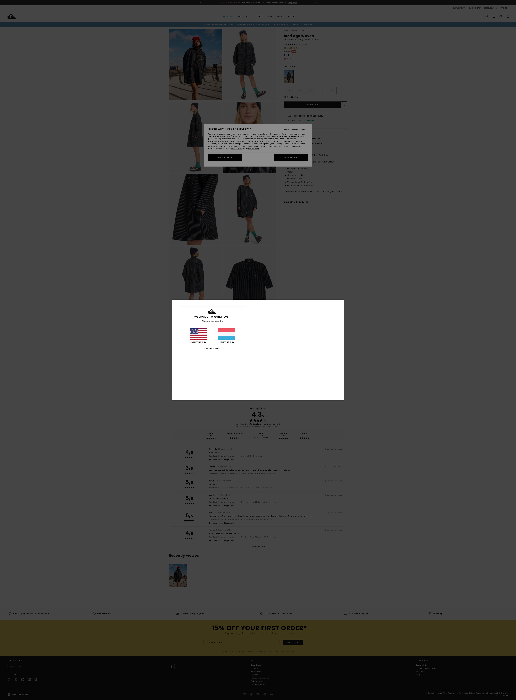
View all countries (212, 348)
